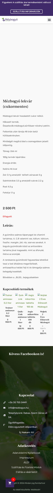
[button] (49, 19)
